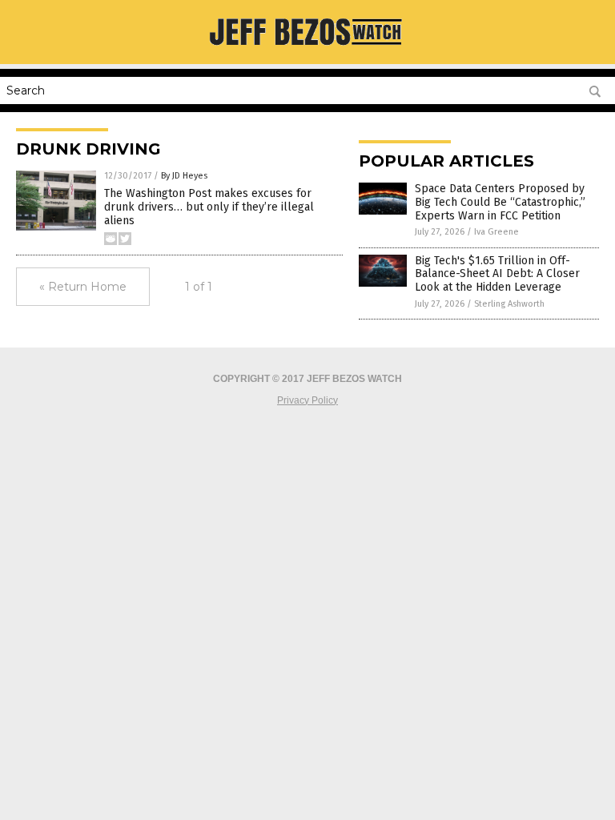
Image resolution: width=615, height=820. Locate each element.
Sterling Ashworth (509, 304)
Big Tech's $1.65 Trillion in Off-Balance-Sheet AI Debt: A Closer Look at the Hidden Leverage (497, 274)
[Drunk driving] (307, 52)
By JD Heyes (184, 176)
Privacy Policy (307, 400)
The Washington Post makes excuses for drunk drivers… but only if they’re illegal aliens (209, 207)
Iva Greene (496, 232)
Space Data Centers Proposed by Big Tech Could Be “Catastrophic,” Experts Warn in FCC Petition (500, 202)
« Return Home (83, 286)
